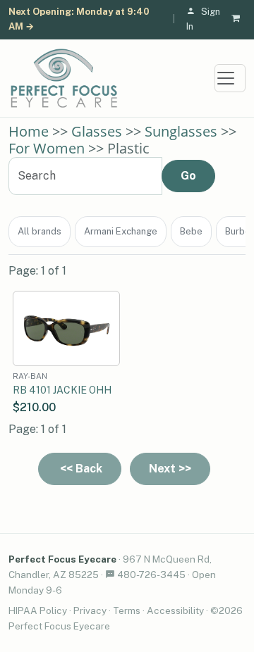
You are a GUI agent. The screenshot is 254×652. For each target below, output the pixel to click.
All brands (39, 231)
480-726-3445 (151, 574)
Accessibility (175, 610)
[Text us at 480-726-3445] (110, 574)
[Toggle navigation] (230, 78)
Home (28, 131)
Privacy (90, 610)
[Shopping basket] (238, 19)
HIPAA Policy (37, 610)
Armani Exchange (120, 231)
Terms (126, 610)
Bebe (191, 231)
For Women (46, 148)
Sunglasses (181, 131)
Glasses (96, 131)
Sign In (203, 19)
